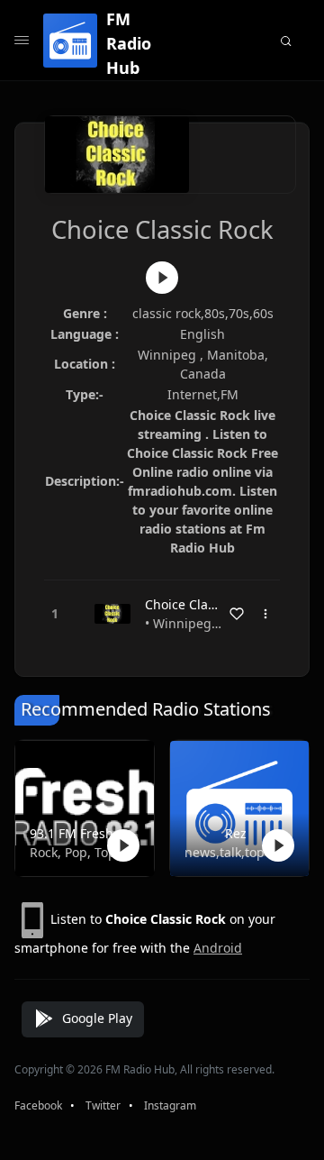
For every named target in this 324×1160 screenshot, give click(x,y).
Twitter (103, 1105)
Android (218, 947)
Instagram (170, 1105)
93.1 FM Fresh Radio (81, 833)
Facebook (38, 1105)
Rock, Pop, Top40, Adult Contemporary (81, 852)
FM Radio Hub (128, 43)
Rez (236, 833)
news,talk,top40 (231, 852)
